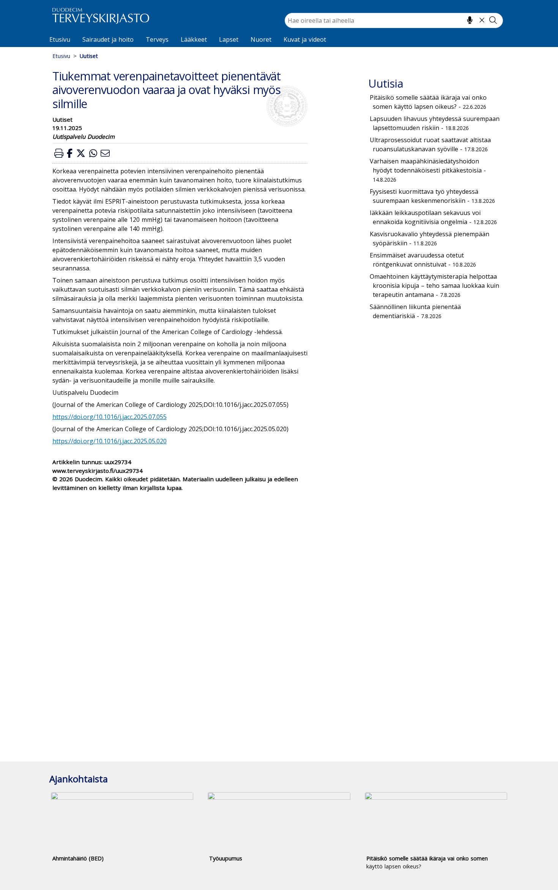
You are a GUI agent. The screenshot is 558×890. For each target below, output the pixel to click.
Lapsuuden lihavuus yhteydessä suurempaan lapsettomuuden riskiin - (435, 123)
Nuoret (261, 39)
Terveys (157, 39)
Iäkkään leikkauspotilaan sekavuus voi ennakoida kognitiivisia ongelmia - (433, 217)
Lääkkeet (194, 39)
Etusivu (59, 39)
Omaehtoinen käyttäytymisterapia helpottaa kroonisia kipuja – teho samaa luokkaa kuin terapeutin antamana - (434, 285)
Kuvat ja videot (305, 39)
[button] (58, 153)
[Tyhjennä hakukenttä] (482, 20)
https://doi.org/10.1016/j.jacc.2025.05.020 (109, 441)
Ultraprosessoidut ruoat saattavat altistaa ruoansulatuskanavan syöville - (430, 144)
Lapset (228, 39)
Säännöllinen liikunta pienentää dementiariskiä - (415, 311)
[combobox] (394, 20)
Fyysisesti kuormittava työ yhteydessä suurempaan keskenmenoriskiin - (432, 196)
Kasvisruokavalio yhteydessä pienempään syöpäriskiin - (429, 238)
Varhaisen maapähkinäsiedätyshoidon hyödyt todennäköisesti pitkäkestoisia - (428, 170)
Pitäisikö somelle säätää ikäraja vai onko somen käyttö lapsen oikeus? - (428, 102)
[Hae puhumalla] (470, 20)
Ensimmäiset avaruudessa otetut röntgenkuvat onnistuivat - (423, 259)
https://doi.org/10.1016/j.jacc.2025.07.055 (109, 417)
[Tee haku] (493, 20)
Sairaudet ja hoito (108, 39)
